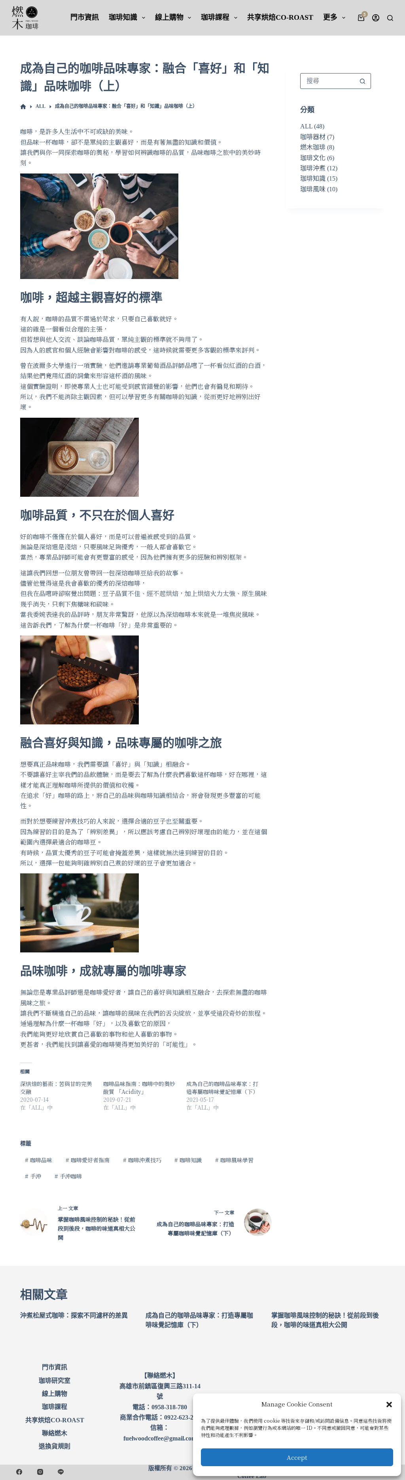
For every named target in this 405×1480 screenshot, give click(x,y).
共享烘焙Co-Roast (280, 17)
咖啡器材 (313, 137)
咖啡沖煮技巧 (142, 1160)
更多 (330, 17)
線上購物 (169, 17)
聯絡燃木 (54, 1433)
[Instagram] (40, 1472)
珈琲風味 (313, 189)
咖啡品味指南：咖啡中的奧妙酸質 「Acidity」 (139, 1087)
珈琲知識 (123, 17)
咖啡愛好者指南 (88, 1160)
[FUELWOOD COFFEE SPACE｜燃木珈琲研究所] (23, 107)
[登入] (375, 17)
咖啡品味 (38, 1160)
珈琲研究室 (54, 1380)
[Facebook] (19, 1472)
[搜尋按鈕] (363, 81)
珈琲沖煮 (313, 168)
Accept (297, 1457)
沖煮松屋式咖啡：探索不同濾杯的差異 (74, 1315)
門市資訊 (84, 17)
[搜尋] (390, 18)
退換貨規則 (54, 1446)
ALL (306, 126)
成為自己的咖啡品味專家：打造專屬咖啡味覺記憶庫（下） (222, 1087)
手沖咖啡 (68, 1176)
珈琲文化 (313, 158)
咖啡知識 (188, 1160)
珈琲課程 (215, 17)
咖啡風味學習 (234, 1160)
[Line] (60, 1472)
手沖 (33, 1176)
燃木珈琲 (313, 147)
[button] (389, 1404)
